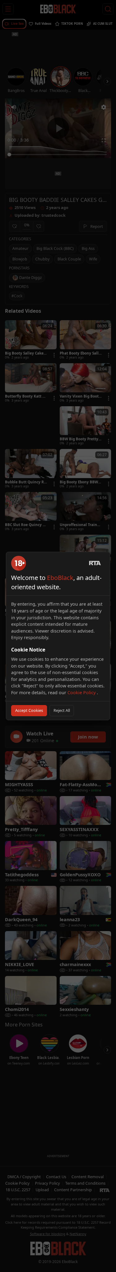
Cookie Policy (82, 692)
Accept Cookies (29, 710)
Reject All (62, 710)
